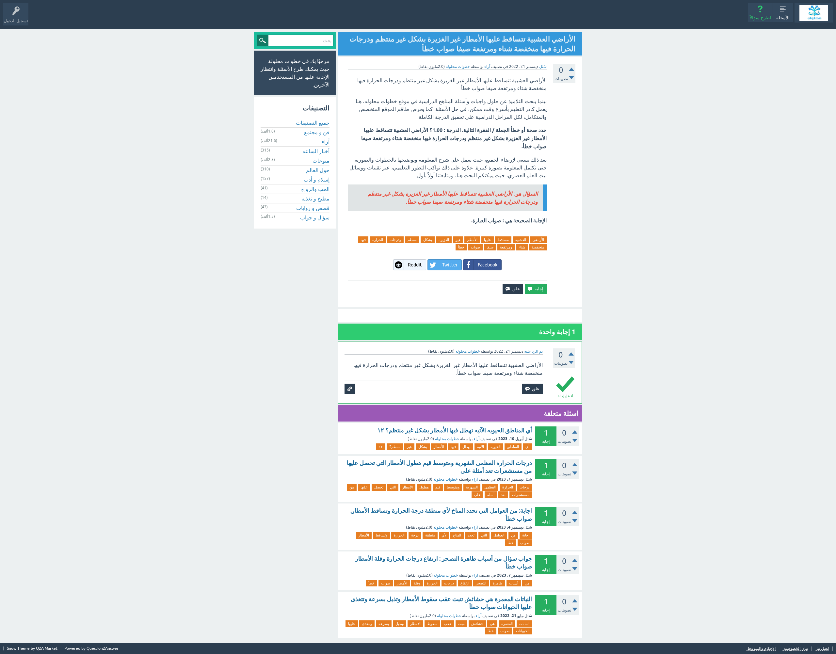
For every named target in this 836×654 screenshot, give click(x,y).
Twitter (450, 264)
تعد (503, 495)
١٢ (381, 447)
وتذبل (399, 624)
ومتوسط (453, 487)
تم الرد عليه (533, 351)
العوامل (499, 535)
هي (492, 624)
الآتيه (480, 447)
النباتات (524, 624)
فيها (363, 240)
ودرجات (395, 240)
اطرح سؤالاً (760, 17)
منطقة (430, 535)
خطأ (461, 247)
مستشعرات (520, 495)
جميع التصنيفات (313, 123)
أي (527, 447)
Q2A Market (46, 648)
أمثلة (490, 495)
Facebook (487, 264)
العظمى (490, 487)
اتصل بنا (822, 648)
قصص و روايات (313, 208)
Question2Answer (103, 648)
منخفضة (538, 247)
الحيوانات (522, 631)
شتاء (522, 247)
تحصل (378, 487)
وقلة (417, 583)
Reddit (415, 264)
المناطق (513, 447)
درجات (524, 487)
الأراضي (538, 240)
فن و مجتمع (317, 132)
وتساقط (381, 535)
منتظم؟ (394, 447)
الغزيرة (444, 240)
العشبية (520, 240)
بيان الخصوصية (796, 648)
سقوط (432, 624)
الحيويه (495, 447)
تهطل (466, 447)
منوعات (321, 161)
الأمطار (472, 240)
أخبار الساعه (316, 151)
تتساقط (503, 240)
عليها (487, 240)
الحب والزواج (315, 189)
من (351, 487)
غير (458, 240)
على (477, 495)
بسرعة (383, 624)
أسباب (513, 583)
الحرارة (377, 240)
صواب (475, 247)
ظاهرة (498, 583)
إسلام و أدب (317, 180)
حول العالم (318, 170)
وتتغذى (367, 624)
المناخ (457, 535)
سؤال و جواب (315, 217)
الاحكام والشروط (762, 648)
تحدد (471, 535)
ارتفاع (464, 583)
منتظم (412, 240)
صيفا (490, 247)
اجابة (525, 535)
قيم (437, 487)
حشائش (477, 624)
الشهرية (472, 487)
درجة (415, 535)
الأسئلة (783, 17)
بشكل (427, 240)
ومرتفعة (506, 247)
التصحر (481, 583)
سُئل (543, 66)
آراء (487, 66)
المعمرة (507, 624)
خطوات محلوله (447, 439)
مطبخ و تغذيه (315, 198)
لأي (444, 535)
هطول (424, 487)
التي (393, 487)
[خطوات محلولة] (814, 13)
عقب (448, 624)
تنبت (461, 624)
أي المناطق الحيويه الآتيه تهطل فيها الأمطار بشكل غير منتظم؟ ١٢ (455, 430)
